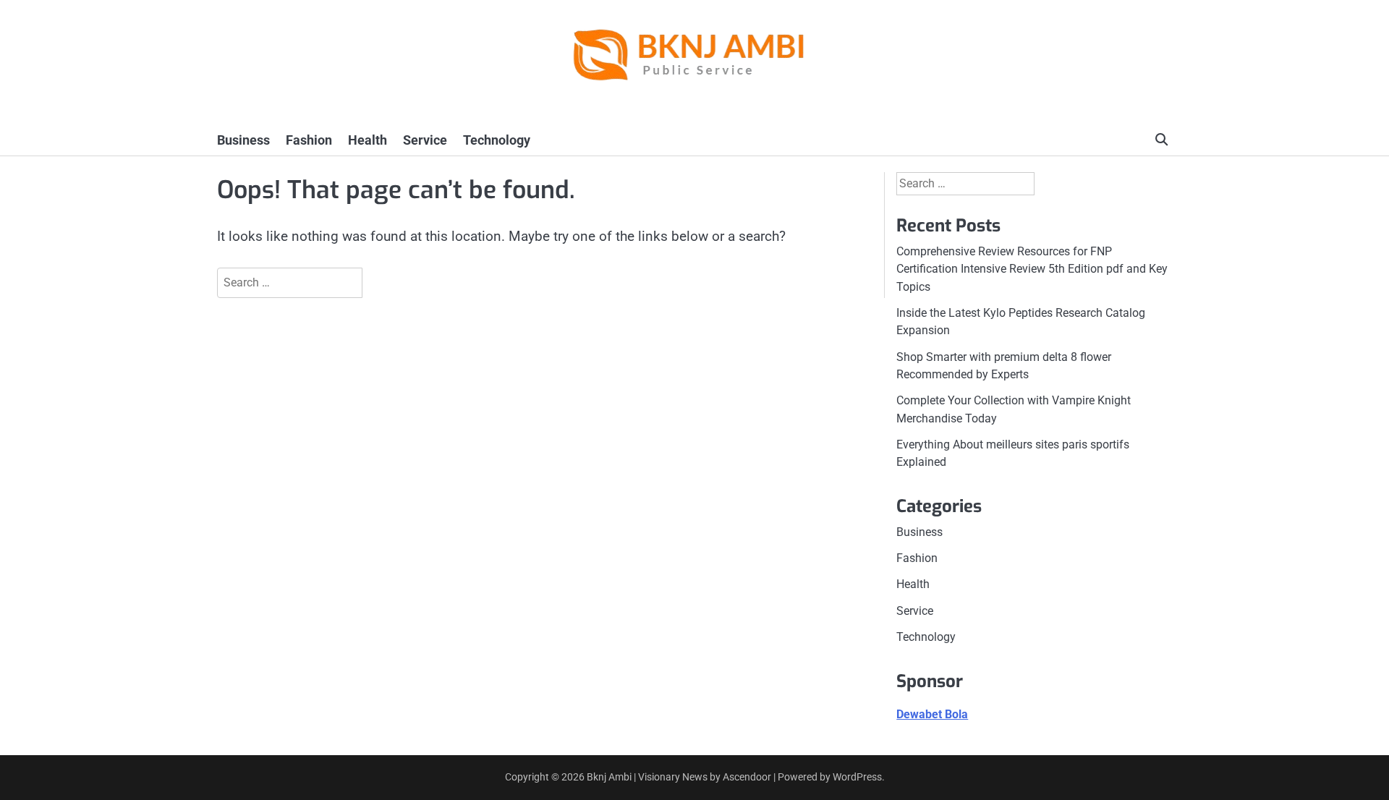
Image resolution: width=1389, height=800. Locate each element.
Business (243, 140)
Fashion (309, 140)
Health (367, 140)
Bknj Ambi (609, 777)
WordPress (857, 777)
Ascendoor (747, 777)
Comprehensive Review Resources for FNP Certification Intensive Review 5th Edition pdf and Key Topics (1032, 269)
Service (425, 140)
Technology (496, 140)
